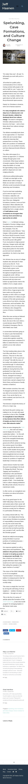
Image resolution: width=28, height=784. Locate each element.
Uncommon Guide (12, 769)
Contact (9, 771)
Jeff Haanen (8, 45)
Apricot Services (7, 777)
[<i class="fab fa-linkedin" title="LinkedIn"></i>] (16, 771)
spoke (9, 222)
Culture (11, 18)
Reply (5, 677)
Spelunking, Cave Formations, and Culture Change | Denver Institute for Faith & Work (13, 711)
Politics (16, 18)
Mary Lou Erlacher (9, 652)
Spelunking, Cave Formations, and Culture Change (14, 31)
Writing (20, 769)
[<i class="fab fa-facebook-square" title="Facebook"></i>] (13, 771)
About (4, 769)
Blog (4, 771)
